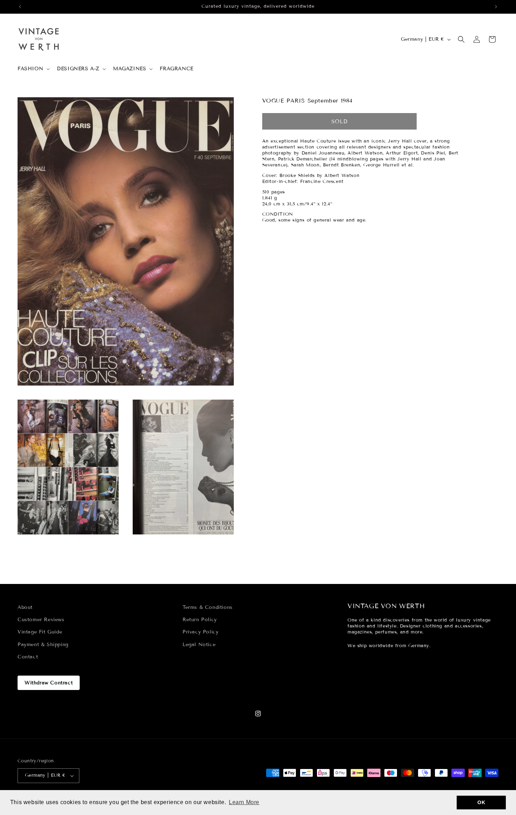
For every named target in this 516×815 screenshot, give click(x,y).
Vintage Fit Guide (40, 632)
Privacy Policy (200, 632)
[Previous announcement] (20, 6)
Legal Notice (199, 645)
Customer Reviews (41, 620)
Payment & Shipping (43, 645)
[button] (33, 68)
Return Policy (200, 620)
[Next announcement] (496, 6)
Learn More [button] (244, 802)
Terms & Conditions (208, 607)
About (25, 607)
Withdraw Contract (49, 683)
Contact (28, 657)
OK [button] (481, 802)
